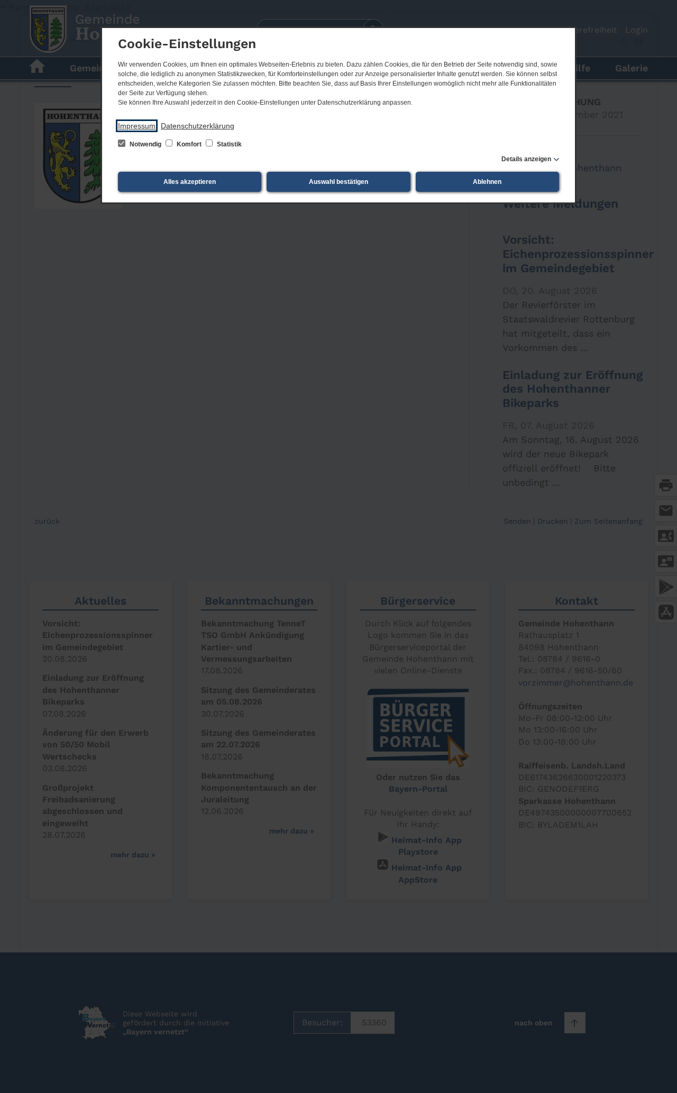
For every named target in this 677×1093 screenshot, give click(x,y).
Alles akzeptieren (189, 182)
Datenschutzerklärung (197, 126)
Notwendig (145, 144)
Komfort (189, 144)
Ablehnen (487, 182)
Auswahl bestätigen (338, 182)
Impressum (136, 126)
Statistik (228, 144)
